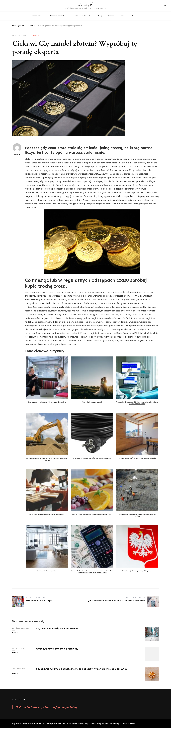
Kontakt (135, 16)
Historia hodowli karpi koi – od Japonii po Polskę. (47, 707)
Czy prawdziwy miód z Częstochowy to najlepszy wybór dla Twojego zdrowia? (81, 668)
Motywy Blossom (101, 723)
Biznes (111, 16)
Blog (100, 16)
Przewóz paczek (57, 16)
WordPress (130, 723)
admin (17, 154)
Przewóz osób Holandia (81, 16)
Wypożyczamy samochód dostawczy (57, 648)
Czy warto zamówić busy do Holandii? (58, 628)
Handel (123, 16)
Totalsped (85, 4)
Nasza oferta (38, 16)
